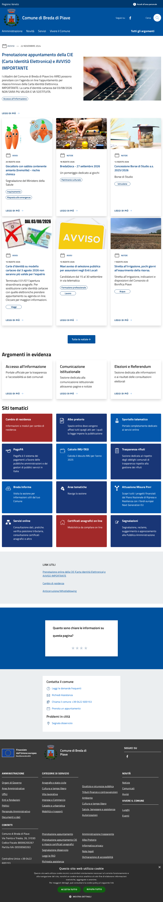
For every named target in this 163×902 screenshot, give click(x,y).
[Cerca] (157, 18)
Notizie (70, 155)
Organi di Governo (11, 783)
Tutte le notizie (80, 339)
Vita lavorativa (50, 794)
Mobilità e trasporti (52, 811)
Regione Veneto (10, 4)
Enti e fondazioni (11, 800)
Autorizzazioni (90, 815)
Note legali (88, 851)
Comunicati (128, 788)
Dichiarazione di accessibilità (97, 857)
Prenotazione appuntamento (57, 834)
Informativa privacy (92, 845)
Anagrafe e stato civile (54, 783)
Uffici (4, 794)
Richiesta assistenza (53, 861)
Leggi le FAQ (48, 856)
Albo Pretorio (89, 840)
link (112, 882)
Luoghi (126, 810)
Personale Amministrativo (16, 811)
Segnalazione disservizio (55, 850)
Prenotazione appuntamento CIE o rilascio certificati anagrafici (59, 842)
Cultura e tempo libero (54, 788)
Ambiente (87, 798)
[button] (81, 896)
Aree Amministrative (13, 788)
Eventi (125, 816)
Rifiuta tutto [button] (94, 889)
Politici (5, 806)
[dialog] (81, 883)
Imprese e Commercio (53, 800)
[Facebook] (129, 17)
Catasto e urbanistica (53, 806)
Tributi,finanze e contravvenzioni (100, 792)
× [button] (159, 867)
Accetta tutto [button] (69, 889)
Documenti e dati (11, 817)
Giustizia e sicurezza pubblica (98, 786)
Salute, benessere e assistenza (98, 809)
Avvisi (11, 46)
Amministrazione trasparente (98, 834)
